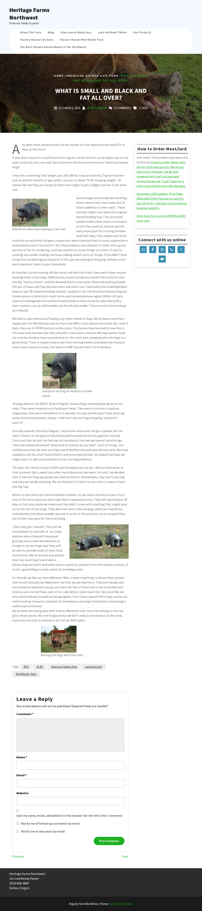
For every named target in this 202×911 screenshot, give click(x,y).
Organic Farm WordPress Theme (101, 904)
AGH (26, 667)
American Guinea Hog (87, 75)
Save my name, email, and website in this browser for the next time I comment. (69, 815)
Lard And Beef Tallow (112, 32)
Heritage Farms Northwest (29, 13)
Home (59, 75)
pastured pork (93, 667)
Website (22, 793)
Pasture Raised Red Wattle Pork (82, 39)
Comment (25, 714)
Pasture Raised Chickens (37, 39)
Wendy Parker (97, 108)
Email (21, 775)
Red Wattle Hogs (26, 674)
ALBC (39, 667)
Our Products (142, 32)
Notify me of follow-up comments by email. (50, 823)
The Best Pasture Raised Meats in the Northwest (53, 47)
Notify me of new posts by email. (43, 831)
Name (21, 757)
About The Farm (30, 32)
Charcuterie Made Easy (76, 32)
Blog (51, 32)
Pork (114, 75)
